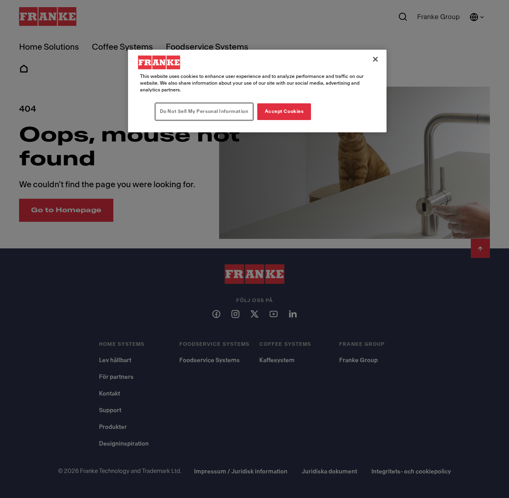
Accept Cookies (284, 111)
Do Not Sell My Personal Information (204, 111)
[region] (257, 91)
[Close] (375, 59)
